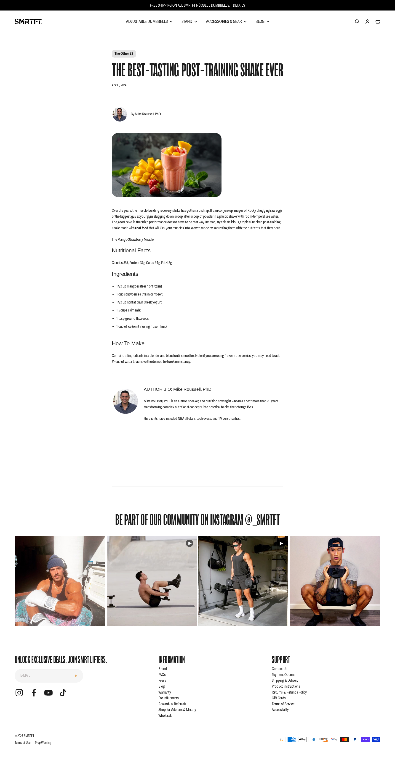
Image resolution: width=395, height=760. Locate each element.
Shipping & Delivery (285, 680)
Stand (186, 21)
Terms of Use (22, 743)
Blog (260, 21)
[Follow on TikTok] (63, 692)
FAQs (161, 675)
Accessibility (280, 709)
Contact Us (279, 669)
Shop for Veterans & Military (177, 709)
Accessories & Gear (224, 21)
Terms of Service (283, 704)
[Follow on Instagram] (19, 692)
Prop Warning (43, 743)
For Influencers (168, 698)
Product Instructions (286, 686)
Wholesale (165, 715)
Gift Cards (279, 698)
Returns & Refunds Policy (289, 692)
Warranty (164, 692)
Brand (162, 669)
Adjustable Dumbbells (147, 21)
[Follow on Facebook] (33, 692)
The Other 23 (124, 53)
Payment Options (283, 675)
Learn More (60, 581)
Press (162, 680)
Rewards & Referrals (172, 704)
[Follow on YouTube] (48, 692)
